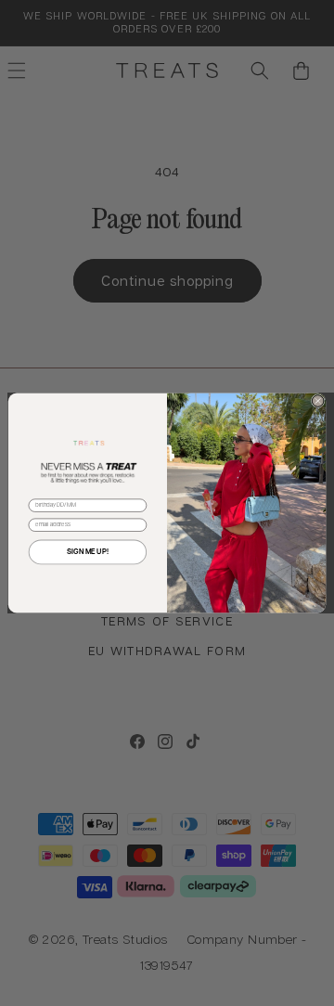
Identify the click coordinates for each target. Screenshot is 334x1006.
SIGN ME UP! (88, 552)
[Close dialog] (318, 401)
